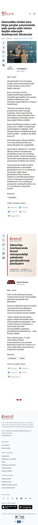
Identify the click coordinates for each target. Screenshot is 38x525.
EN (15, 521)
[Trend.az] (8, 14)
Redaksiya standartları (9, 465)
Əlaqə (3, 462)
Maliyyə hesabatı (7, 471)
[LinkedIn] (26, 498)
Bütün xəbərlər (21, 71)
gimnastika (12, 197)
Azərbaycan (12, 358)
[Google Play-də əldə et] (25, 507)
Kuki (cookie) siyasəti (8, 488)
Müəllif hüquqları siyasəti (9, 485)
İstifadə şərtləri (6, 479)
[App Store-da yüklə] (9, 507)
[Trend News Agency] (7, 416)
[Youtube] (17, 498)
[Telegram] (21, 498)
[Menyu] (34, 14)
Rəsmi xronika (6, 448)
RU (23, 521)
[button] (3, 43)
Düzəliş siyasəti (6, 468)
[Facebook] (8, 498)
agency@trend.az (7, 435)
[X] (12, 498)
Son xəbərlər (5, 445)
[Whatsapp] (3, 498)
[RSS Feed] (30, 498)
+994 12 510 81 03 (7, 433)
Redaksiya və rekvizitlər (9, 459)
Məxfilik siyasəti (6, 482)
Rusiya (22, 358)
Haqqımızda (5, 456)
